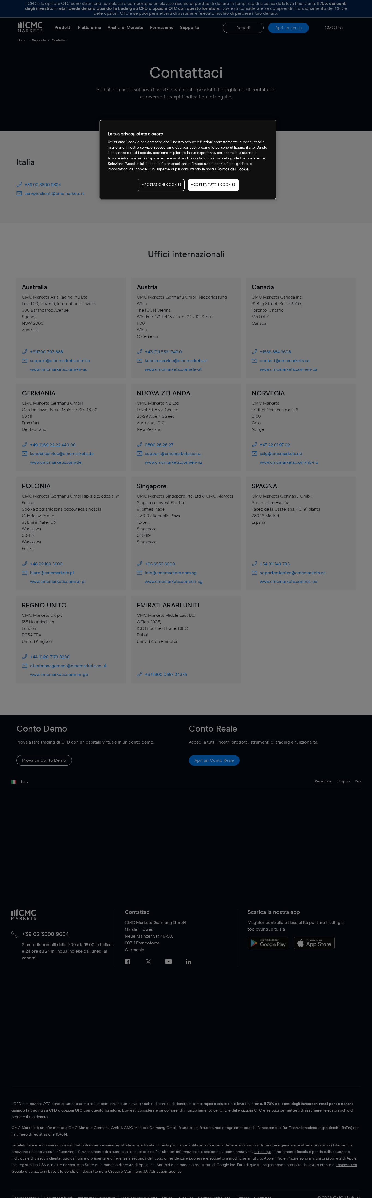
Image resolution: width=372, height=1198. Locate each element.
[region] (187, 160)
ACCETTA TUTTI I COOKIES (213, 185)
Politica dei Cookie (233, 169)
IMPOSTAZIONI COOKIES (161, 185)
